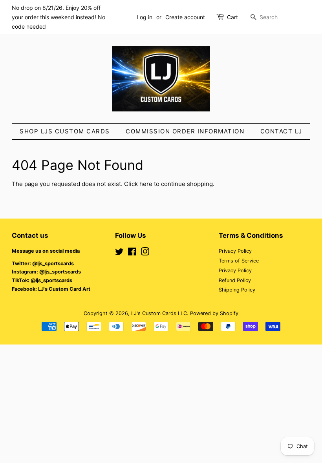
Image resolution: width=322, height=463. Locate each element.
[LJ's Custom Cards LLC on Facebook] (132, 253)
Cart (232, 17)
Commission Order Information (185, 131)
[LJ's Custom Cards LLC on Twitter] (119, 253)
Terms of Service (239, 261)
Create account (185, 17)
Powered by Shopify (214, 313)
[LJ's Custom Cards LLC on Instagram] (145, 253)
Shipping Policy (237, 290)
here (145, 184)
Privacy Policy (235, 251)
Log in (144, 17)
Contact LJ (281, 131)
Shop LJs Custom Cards (65, 131)
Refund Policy (235, 280)
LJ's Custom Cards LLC (159, 313)
